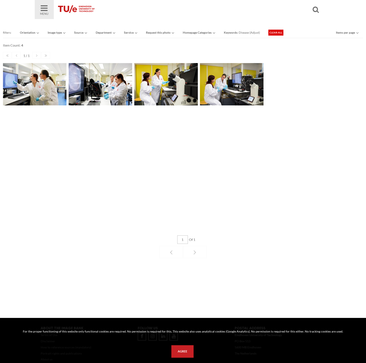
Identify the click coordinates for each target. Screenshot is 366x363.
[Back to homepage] (107, 9)
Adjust (254, 32)
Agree (182, 351)
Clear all (275, 32)
